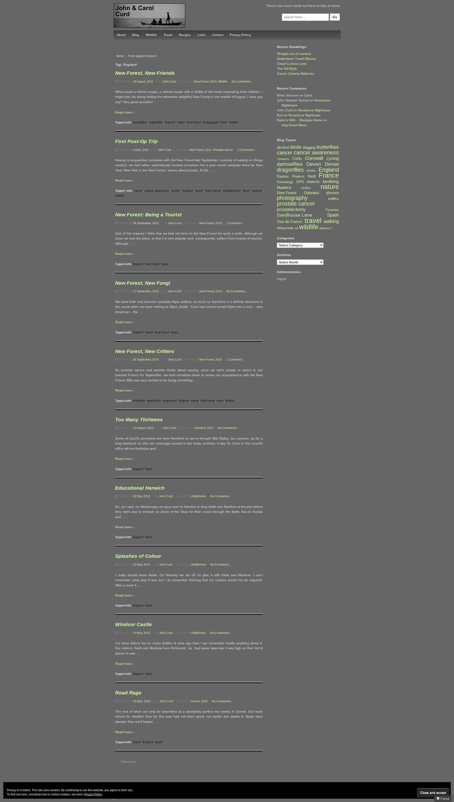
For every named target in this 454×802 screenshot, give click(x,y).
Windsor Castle (133, 624)
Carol (308, 95)
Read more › (124, 112)
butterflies (139, 400)
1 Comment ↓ (234, 223)
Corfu (297, 158)
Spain (333, 215)
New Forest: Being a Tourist (148, 214)
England (170, 122)
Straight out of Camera (294, 54)
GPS (300, 182)
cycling (175, 190)
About (121, 35)
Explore (283, 176)
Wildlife (151, 35)
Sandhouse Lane (294, 215)
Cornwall (314, 158)
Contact (217, 35)
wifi (296, 228)
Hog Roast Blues (294, 125)
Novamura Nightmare (314, 110)
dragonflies (156, 122)
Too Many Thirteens (139, 419)
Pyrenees (332, 210)
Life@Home (198, 496)
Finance (298, 176)
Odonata (311, 193)
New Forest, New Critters (144, 351)
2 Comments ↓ (246, 150)
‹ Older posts (127, 761)
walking (257, 190)
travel (223, 122)
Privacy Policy (240, 35)
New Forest (194, 122)
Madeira (284, 187)
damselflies (140, 122)
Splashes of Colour (138, 556)
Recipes (185, 35)
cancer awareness (157, 190)
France (329, 175)
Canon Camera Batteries (295, 73)
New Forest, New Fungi (142, 283)
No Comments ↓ (242, 81)
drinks (311, 170)
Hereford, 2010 (204, 428)
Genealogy (285, 182)
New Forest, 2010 (205, 81)
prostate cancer (296, 203)
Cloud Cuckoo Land (291, 63)
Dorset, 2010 (199, 701)
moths (305, 188)
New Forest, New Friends (145, 73)
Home (120, 56)
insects (313, 181)
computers (283, 158)
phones (332, 193)
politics (333, 198)
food (311, 176)
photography (211, 122)
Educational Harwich (140, 488)
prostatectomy (232, 190)
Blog (135, 35)
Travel (168, 35)
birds (295, 147)
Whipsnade (285, 228)
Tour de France (289, 221)
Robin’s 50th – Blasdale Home (299, 120)
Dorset (137, 742)
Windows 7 (325, 228)
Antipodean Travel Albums (296, 59)
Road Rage (128, 692)
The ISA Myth (287, 68)
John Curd (169, 81)
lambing (331, 181)
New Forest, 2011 (200, 150)
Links (201, 35)
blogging (309, 147)
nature (181, 122)
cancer (138, 190)
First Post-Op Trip (136, 141)
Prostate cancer (223, 150)
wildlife (233, 122)
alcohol (283, 147)
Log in (281, 279)
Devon (313, 163)
